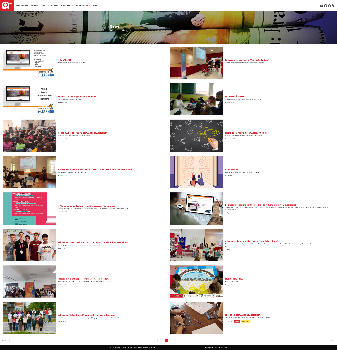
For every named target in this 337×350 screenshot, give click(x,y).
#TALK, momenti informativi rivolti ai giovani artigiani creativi (87, 205)
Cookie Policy (218, 347)
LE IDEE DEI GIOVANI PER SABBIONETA (242, 315)
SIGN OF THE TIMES (234, 278)
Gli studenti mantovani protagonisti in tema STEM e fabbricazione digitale (93, 242)
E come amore (231, 169)
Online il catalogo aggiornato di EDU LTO (77, 96)
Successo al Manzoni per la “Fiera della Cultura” (247, 60)
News (88, 5)
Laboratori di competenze (74, 5)
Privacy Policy (209, 347)
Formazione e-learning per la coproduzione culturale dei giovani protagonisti (260, 204)
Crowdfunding (46, 5)
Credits (225, 347)
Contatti (95, 5)
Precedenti (5, 341)
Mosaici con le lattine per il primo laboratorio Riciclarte (84, 278)
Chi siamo (20, 5)
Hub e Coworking (32, 5)
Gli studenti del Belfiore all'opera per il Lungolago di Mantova (86, 315)
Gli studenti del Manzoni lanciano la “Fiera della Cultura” (251, 241)
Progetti (58, 5)
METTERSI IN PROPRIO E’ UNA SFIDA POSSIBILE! (247, 132)
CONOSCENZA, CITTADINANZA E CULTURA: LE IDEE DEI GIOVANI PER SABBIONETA (95, 169)
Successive (332, 341)
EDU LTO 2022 (64, 60)
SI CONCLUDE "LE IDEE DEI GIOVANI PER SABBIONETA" (83, 132)
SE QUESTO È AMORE (234, 96)
